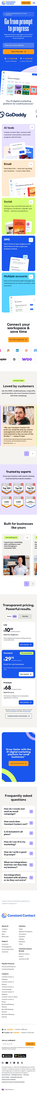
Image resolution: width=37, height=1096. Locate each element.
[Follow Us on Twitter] (22, 1062)
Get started (24, 645)
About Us (5, 926)
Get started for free (17, 763)
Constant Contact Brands (25, 950)
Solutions (22, 926)
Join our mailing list (8, 1040)
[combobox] (9, 1089)
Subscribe (30, 1044)
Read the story (8, 443)
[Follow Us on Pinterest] (18, 1062)
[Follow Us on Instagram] (3, 1062)
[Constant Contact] (8, 3)
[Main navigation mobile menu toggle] (34, 3)
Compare (5, 974)
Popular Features (8, 964)
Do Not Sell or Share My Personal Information (13, 1082)
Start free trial (17, 52)
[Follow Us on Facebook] (10, 1062)
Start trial (25, 3)
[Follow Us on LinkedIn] (14, 1062)
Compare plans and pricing (17, 716)
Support (5, 941)
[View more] (18, 141)
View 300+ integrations (17, 340)
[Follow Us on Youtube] (7, 1062)
